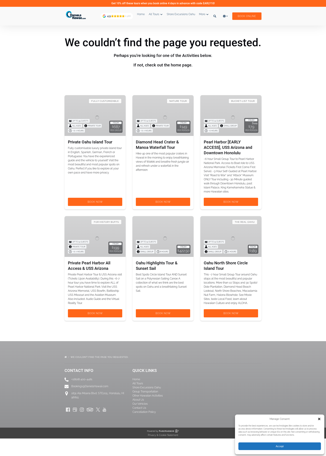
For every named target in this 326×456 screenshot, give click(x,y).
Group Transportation (145, 391)
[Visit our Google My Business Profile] (75, 410)
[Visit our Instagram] (82, 410)
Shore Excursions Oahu (181, 14)
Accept (280, 446)
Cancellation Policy (144, 412)
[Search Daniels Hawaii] (215, 16)
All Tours (137, 383)
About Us (138, 399)
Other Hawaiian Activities (147, 395)
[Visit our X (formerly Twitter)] (98, 410)
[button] (319, 419)
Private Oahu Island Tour (90, 142)
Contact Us (139, 407)
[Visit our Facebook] (68, 410)
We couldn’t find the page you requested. (100, 357)
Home (141, 14)
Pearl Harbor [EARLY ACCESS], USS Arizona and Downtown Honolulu (228, 147)
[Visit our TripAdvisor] (90, 410)
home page (181, 65)
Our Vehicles (140, 403)
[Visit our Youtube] (104, 410)
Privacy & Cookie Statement (163, 435)
